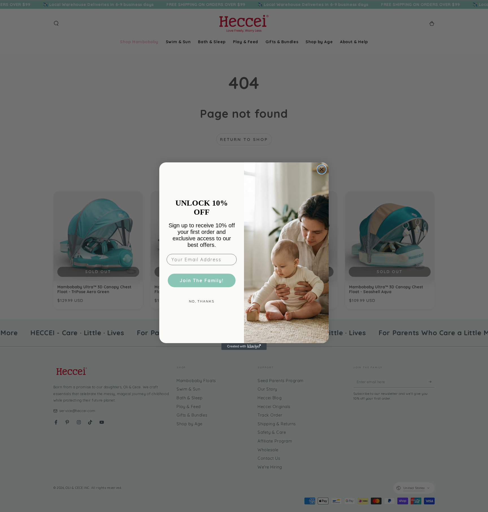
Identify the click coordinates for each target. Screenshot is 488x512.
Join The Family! (202, 280)
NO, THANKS (201, 301)
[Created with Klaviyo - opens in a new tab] (244, 346)
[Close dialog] (321, 169)
